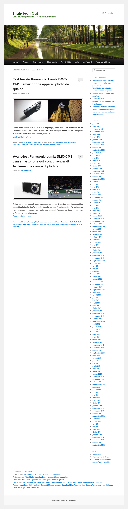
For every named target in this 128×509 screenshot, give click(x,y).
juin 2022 (96, 184)
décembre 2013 (98, 408)
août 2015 (96, 355)
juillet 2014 (96, 390)
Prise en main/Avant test (47, 222)
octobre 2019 (97, 237)
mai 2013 (95, 426)
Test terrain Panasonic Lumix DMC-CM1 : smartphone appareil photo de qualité (41, 84)
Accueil (16, 62)
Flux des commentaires (101, 459)
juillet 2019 (96, 242)
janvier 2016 (97, 342)
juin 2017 (96, 297)
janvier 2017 (97, 310)
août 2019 (96, 239)
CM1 (53, 142)
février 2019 (96, 250)
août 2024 (96, 134)
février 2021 (96, 213)
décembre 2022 (98, 171)
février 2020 (96, 231)
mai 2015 (95, 363)
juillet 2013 (96, 421)
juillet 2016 (96, 326)
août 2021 (96, 203)
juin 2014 (96, 392)
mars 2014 (96, 400)
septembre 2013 (98, 416)
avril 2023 (96, 160)
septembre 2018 (98, 260)
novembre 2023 (98, 145)
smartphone (38, 145)
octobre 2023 (97, 147)
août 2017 (96, 292)
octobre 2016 (97, 318)
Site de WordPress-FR (101, 462)
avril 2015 (96, 366)
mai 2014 (95, 395)
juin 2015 (96, 360)
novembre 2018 (98, 258)
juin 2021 (96, 205)
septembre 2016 (98, 321)
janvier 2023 (97, 168)
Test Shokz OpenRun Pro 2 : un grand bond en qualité (47, 477)
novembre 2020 (98, 221)
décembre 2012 (98, 437)
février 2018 (96, 276)
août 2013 (96, 418)
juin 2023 (96, 155)
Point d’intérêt (66, 62)
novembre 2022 (98, 173)
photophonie (64, 224)
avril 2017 (96, 303)
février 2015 (96, 371)
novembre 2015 (98, 347)
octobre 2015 (97, 350)
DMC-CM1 (77, 222)
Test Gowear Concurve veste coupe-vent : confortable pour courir (103, 83)
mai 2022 (95, 187)
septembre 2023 (98, 150)
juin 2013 (96, 424)
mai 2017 (95, 300)
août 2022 (96, 181)
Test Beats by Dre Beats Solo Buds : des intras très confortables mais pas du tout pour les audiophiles (62, 482)
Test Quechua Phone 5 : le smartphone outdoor (42, 474)
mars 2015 (96, 368)
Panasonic (72, 142)
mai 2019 (95, 245)
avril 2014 (96, 397)
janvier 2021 (97, 216)
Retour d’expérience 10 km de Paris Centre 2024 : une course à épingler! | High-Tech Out (47, 485)
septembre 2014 (98, 384)
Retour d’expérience (103, 62)
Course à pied (38, 62)
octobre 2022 (97, 176)
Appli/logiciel (87, 62)
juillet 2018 (96, 263)
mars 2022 (96, 192)
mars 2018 (96, 274)
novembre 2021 (98, 197)
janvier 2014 (97, 405)
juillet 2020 (96, 229)
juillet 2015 (96, 358)
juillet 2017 (96, 295)
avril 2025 (96, 126)
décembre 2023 (98, 142)
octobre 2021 (97, 200)
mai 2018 (95, 268)
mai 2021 (95, 208)
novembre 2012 (98, 440)
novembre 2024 (98, 131)
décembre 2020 (98, 218)
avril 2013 (96, 429)
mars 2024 (96, 137)
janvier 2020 (97, 234)
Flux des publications (100, 457)
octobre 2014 (97, 382)
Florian (15, 482)
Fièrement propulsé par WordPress (64, 500)
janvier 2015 (97, 374)
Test (39, 142)
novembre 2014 (98, 379)
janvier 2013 (97, 434)
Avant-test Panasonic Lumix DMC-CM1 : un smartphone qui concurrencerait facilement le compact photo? (42, 161)
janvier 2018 (97, 279)
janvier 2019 (97, 253)
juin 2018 (96, 266)
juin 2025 (96, 123)
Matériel (24, 142)
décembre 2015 (98, 345)
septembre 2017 (98, 289)
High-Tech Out (25, 13)
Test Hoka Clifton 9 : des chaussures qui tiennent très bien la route (103, 101)
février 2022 (96, 195)
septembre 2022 (98, 179)
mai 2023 (95, 158)
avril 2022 (96, 189)
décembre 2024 (98, 129)
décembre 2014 (98, 376)
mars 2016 (96, 337)
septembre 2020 (98, 226)
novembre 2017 (98, 284)
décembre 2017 (98, 282)
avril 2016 (96, 334)
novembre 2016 (98, 316)
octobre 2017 (97, 287)
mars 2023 (96, 163)
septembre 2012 (98, 445)
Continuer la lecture (22, 136)
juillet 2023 (96, 152)
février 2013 (96, 432)
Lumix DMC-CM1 (62, 142)
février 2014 (96, 403)
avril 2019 (96, 247)
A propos (26, 62)
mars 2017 (96, 305)
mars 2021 (96, 210)
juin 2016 (96, 329)
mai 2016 (95, 332)
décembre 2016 (98, 313)
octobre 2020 (97, 224)
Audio (77, 62)
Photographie (52, 62)
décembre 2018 (98, 255)
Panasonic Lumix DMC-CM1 (23, 145)
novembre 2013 (98, 411)
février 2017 (96, 308)
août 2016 (96, 324)
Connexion (96, 454)
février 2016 (96, 339)
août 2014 (96, 387)
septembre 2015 (98, 353)
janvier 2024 (97, 139)
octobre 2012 (97, 442)
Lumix (15, 224)
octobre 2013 (97, 413)
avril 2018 (96, 271)
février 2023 (96, 166)
